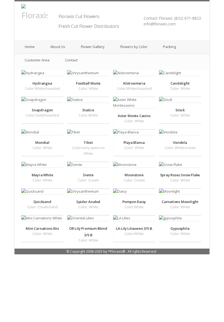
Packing (169, 46)
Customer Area (36, 60)
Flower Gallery (92, 46)
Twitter (192, 10)
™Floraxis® (116, 251)
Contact (71, 60)
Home (29, 46)
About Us (57, 46)
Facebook (198, 10)
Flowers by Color (133, 46)
